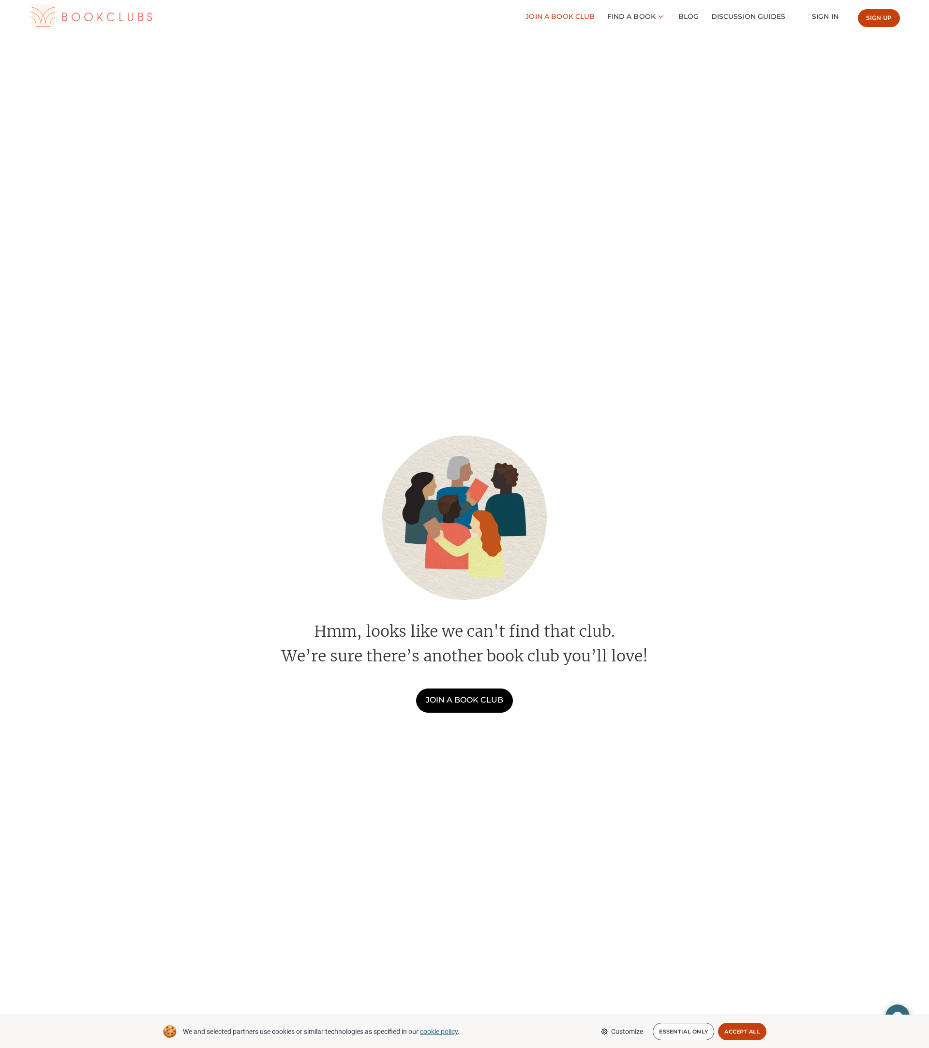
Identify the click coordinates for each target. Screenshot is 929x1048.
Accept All (742, 1031)
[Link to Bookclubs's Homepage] (90, 16)
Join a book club (464, 699)
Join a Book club (560, 16)
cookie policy (439, 1031)
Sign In (825, 16)
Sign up (879, 17)
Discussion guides (748, 16)
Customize (627, 1031)
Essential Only (683, 1031)
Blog (688, 16)
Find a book (631, 16)
